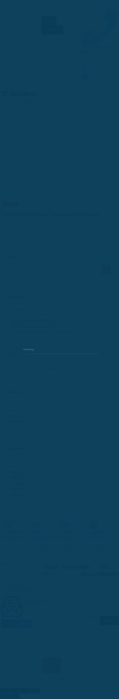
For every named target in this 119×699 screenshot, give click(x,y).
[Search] (95, 346)
